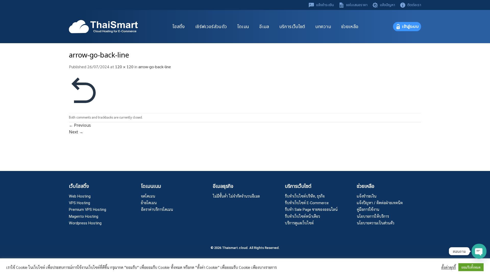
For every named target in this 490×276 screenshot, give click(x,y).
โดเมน (243, 26)
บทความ (323, 26)
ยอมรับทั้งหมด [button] (471, 267)
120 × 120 (124, 66)
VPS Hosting (79, 203)
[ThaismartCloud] (103, 26)
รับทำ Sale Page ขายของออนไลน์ (311, 210)
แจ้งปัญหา (387, 5)
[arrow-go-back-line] (84, 91)
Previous (80, 125)
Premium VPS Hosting (87, 210)
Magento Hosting (83, 216)
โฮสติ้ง (179, 26)
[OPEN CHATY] (479, 251)
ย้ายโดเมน (149, 203)
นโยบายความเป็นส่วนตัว (375, 223)
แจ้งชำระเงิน (325, 5)
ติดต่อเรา (414, 5)
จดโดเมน (148, 196)
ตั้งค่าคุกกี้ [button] (448, 267)
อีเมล (264, 26)
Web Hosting (80, 196)
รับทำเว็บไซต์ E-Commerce (307, 203)
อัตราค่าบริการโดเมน (157, 210)
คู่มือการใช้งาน (368, 210)
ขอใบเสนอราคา (357, 5)
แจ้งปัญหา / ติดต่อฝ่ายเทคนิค (380, 203)
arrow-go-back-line (154, 66)
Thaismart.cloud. (235, 248)
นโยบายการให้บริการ (373, 216)
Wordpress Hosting (85, 223)
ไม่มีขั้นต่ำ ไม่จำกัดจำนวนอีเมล (236, 196)
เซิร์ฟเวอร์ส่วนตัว (211, 26)
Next (76, 132)
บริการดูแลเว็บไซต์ (299, 223)
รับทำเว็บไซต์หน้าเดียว (302, 216)
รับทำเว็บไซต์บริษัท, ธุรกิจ (305, 196)
